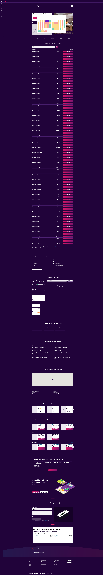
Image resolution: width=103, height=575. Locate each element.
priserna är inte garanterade (49, 548)
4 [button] (46, 21)
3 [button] (44, 21)
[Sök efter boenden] (1, 5)
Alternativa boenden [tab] (42, 531)
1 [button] (40, 21)
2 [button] (42, 21)
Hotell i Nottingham (36, 541)
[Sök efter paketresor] (1, 9)
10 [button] (44, 23)
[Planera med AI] (1, 10)
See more (71, 432)
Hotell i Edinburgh (36, 535)
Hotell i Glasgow (55, 536)
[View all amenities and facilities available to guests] (72, 257)
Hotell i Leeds (55, 541)
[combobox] (43, 509)
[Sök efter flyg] (1, 4)
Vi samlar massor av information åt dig (38, 552)
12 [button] (48, 23)
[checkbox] (36, 305)
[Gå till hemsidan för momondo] (5, 1)
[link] (41, 429)
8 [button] (40, 23)
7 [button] (38, 23)
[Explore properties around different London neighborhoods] (72, 420)
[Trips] (1, 13)
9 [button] (42, 23)
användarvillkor (46, 520)
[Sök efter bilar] (1, 7)
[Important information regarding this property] (72, 323)
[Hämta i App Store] (69, 562)
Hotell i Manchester (55, 535)
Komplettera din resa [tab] (54, 531)
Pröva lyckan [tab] (48, 531)
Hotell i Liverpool (36, 536)
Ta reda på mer (55, 246)
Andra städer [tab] (35, 531)
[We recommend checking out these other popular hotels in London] (72, 403)
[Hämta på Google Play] (69, 560)
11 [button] (46, 23)
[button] (1, 1)
